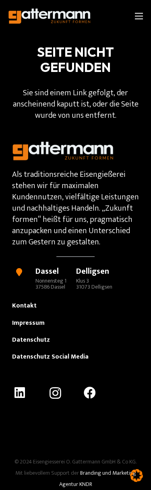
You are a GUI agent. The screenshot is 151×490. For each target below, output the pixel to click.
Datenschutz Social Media (50, 356)
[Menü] (138, 16)
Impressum (28, 323)
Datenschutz (31, 339)
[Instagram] (62, 393)
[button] (136, 475)
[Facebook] (97, 393)
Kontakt (24, 305)
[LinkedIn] (27, 393)
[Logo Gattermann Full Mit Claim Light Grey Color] (49, 16)
